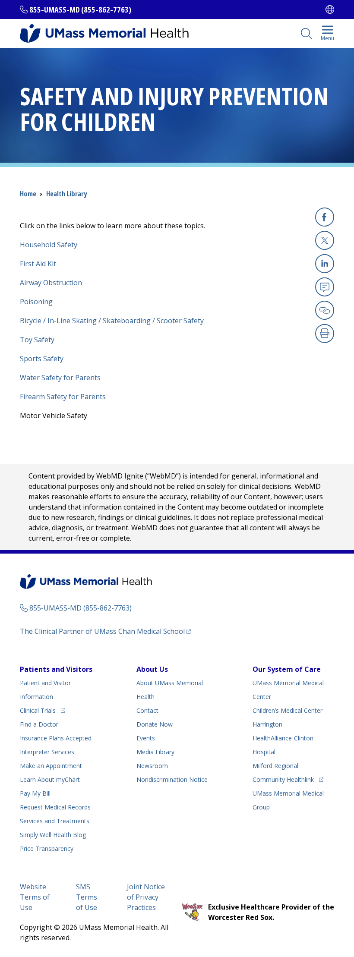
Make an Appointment (51, 766)
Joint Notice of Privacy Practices (146, 897)
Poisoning (36, 301)
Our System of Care (287, 669)
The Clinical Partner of (105, 631)
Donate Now (154, 724)
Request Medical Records (55, 807)
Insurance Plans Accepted (56, 738)
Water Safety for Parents (60, 377)
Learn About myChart (50, 779)
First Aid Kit (38, 263)
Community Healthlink (283, 779)
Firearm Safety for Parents (63, 396)
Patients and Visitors (56, 669)
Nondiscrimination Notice (172, 779)
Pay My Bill (35, 793)
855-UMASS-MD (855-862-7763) (80, 9)
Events (145, 738)
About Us (152, 669)
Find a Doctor (39, 724)
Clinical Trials (42, 710)
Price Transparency (46, 848)
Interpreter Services (47, 752)
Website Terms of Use (35, 897)
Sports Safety (41, 358)
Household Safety (48, 244)
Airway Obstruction (51, 282)
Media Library (155, 752)
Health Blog (53, 835)
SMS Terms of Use (86, 897)
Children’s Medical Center (287, 710)
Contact (147, 710)
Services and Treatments (54, 821)
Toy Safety (37, 339)
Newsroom (152, 766)
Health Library (66, 193)
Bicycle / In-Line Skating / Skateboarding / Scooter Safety (112, 320)
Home (28, 193)
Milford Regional (275, 766)
